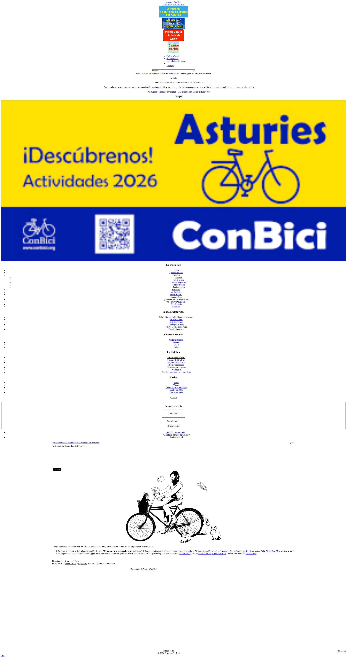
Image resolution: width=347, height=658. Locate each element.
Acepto (179, 97)
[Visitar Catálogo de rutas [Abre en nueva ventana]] (173, 52)
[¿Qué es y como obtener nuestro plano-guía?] (173, 40)
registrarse (82, 563)
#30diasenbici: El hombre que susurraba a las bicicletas (76, 443)
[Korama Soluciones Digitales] (341, 651)
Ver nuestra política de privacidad (161, 92)
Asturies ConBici (173, 2)
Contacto (170, 66)
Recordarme (172, 421)
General (157, 73)
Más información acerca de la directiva (194, 92)
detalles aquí (251, 553)
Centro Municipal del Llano (242, 551)
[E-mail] (293, 443)
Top (2, 655)
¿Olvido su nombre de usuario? (176, 435)
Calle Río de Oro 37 (269, 551)
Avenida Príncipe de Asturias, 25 (212, 553)
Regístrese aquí (176, 437)
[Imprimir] (291, 443)
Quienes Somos (173, 56)
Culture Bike (184, 553)
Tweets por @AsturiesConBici (144, 569)
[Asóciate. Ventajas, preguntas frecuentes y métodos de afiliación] (173, 28)
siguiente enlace (187, 551)
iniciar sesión (70, 563)
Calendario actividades (176, 61)
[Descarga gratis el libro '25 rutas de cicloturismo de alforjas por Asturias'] (173, 17)
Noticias (147, 73)
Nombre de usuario (173, 406)
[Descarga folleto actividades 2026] (173, 260)
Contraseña (173, 413)
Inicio (138, 73)
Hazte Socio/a (173, 58)
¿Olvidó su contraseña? (176, 432)
